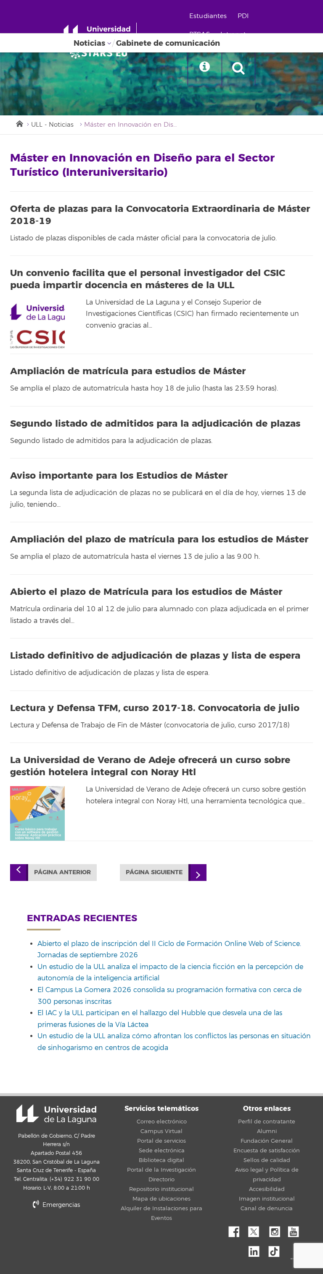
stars (73, 1233)
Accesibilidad (267, 1189)
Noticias (89, 43)
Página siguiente (154, 872)
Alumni (267, 1131)
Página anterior (62, 872)
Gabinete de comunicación (168, 43)
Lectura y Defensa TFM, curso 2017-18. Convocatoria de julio (154, 708)
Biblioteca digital (161, 1160)
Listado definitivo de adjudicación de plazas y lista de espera (155, 656)
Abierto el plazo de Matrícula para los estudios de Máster (146, 592)
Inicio (19, 122)
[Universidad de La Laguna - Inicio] (100, 33)
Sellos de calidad (267, 1160)
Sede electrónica (162, 1150)
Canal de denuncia (267, 1208)
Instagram (277, 1230)
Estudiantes (208, 16)
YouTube (296, 1230)
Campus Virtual (161, 1131)
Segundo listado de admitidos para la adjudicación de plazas (155, 424)
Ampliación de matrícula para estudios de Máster (128, 371)
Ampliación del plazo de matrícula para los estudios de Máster (159, 539)
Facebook (237, 1230)
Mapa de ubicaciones (161, 1199)
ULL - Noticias (52, 125)
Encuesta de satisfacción (266, 1150)
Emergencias (60, 1205)
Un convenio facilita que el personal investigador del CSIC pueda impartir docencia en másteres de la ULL (147, 279)
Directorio (161, 1179)
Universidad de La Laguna (56, 1114)
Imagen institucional (267, 1199)
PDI (243, 16)
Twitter (257, 1230)
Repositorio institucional (161, 1189)
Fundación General (267, 1141)
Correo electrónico (162, 1121)
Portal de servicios (161, 1141)
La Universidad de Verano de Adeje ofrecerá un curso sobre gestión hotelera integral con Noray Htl (150, 766)
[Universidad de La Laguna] (101, 53)
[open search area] (238, 69)
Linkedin (257, 1249)
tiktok (277, 1249)
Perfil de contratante (266, 1121)
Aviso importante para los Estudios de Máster (119, 476)
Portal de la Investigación (161, 1170)
